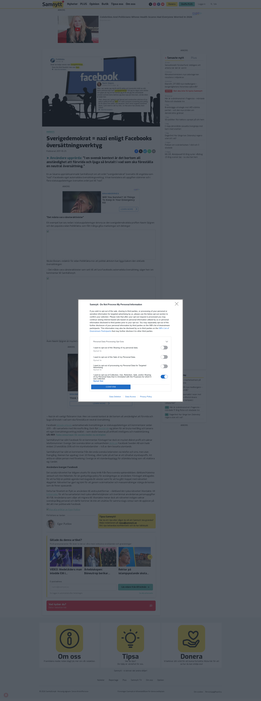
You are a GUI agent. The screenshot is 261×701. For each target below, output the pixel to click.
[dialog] (130, 350)
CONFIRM (111, 387)
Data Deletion (115, 396)
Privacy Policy (146, 396)
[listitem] (130, 341)
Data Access (130, 396)
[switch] (164, 347)
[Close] (177, 304)
